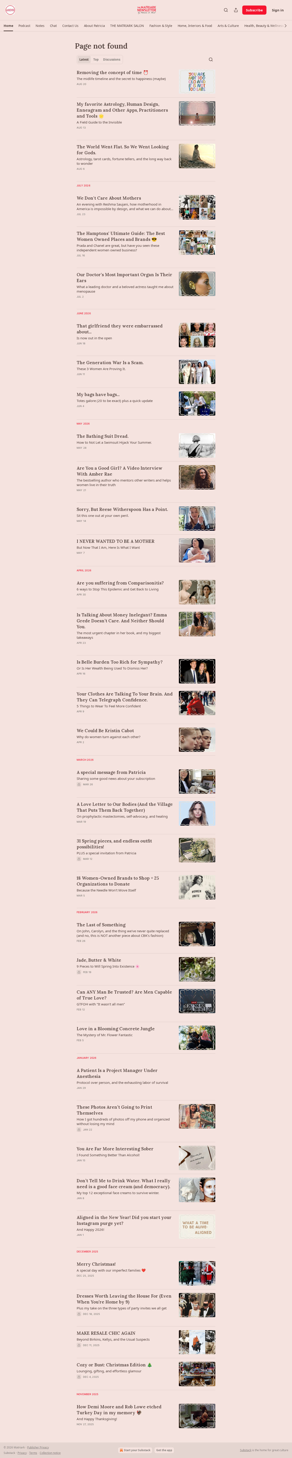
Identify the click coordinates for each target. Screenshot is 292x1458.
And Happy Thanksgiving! (97, 1419)
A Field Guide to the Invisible (99, 122)
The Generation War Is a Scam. (110, 362)
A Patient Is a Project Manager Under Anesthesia (117, 1073)
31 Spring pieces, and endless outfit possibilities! (114, 844)
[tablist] (100, 59)
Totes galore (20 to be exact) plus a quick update (115, 400)
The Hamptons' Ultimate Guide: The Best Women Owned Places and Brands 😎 (121, 236)
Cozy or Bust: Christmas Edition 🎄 (114, 1365)
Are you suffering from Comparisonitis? (120, 583)
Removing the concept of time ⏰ (113, 72)
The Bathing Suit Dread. (102, 436)
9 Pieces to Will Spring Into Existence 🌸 (108, 966)
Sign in (278, 10)
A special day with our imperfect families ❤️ (111, 1270)
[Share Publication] (235, 10)
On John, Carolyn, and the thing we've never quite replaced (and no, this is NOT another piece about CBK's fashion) (123, 933)
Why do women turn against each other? (109, 736)
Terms (33, 1453)
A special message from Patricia (111, 772)
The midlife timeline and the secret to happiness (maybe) (121, 78)
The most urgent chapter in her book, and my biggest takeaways (119, 635)
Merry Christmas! (96, 1264)
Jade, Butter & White (99, 960)
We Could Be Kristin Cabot (105, 730)
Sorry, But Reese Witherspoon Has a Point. (122, 509)
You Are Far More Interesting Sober (115, 1148)
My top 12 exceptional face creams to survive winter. (118, 1192)
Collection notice (50, 1453)
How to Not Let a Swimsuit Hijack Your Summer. (114, 442)
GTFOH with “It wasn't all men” (101, 1004)
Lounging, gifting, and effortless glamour (109, 1371)
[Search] (225, 10)
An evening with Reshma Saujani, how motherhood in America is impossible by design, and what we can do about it (124, 206)
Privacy (22, 1453)
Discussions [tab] (111, 59)
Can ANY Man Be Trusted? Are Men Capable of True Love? (124, 995)
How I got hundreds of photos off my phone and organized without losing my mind (123, 1121)
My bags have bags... (98, 394)
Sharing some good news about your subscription (116, 778)
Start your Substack (137, 1450)
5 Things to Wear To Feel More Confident (109, 706)
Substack (245, 1450)
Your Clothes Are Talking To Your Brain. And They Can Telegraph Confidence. (125, 697)
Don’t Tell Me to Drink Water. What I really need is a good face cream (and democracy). (123, 1183)
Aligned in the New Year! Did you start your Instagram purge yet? (124, 1220)
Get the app (164, 1450)
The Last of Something (101, 924)
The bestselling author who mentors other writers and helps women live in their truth (124, 482)
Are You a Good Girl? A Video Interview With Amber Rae (119, 471)
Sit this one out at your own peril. (103, 515)
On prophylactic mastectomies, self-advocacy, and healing (122, 816)
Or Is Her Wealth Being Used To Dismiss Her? (112, 668)
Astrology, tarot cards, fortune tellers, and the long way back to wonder (124, 161)
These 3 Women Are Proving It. (101, 368)
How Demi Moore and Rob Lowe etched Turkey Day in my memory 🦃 (119, 1409)
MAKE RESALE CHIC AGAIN (106, 1333)
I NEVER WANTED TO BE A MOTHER (115, 541)
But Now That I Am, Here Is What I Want (108, 547)
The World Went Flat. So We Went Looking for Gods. (123, 149)
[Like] (80, 1281)
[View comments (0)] (112, 90)
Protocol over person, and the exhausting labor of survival (122, 1082)
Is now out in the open (94, 338)
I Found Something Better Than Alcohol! (108, 1155)
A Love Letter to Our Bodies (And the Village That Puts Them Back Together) (125, 807)
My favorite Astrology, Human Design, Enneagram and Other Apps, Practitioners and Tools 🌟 (122, 110)
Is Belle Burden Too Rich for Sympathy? (120, 662)
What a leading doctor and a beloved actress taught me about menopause (125, 289)
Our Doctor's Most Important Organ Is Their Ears (124, 277)
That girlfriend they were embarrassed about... (120, 329)
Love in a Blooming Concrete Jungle (116, 1028)
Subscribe (254, 10)
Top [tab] (96, 59)
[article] (146, 82)
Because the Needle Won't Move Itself (106, 890)
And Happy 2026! (90, 1229)
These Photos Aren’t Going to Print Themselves (114, 1110)
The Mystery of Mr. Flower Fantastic (105, 1035)
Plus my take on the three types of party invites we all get (122, 1308)
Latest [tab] (84, 59)
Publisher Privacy (38, 1447)
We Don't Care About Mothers (109, 198)
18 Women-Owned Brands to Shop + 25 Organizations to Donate (118, 881)
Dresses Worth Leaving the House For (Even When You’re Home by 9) (124, 1299)
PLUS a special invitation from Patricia (106, 853)
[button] (8, 25)
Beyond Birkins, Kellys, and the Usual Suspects (113, 1339)
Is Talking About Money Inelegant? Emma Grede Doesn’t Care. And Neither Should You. (122, 620)
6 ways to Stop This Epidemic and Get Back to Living (118, 589)
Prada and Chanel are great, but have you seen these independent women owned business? (118, 247)
